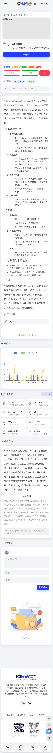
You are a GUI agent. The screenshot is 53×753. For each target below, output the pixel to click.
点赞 (31, 72)
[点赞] (26, 329)
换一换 (47, 394)
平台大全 (14, 15)
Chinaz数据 (26, 459)
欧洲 (20, 15)
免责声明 (21, 714)
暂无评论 (9, 542)
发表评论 (42, 587)
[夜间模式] (49, 738)
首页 (7, 15)
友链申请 (10, 714)
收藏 (13, 72)
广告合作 (32, 714)
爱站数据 (12, 459)
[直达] (20, 401)
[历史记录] (42, 4)
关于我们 (42, 714)
